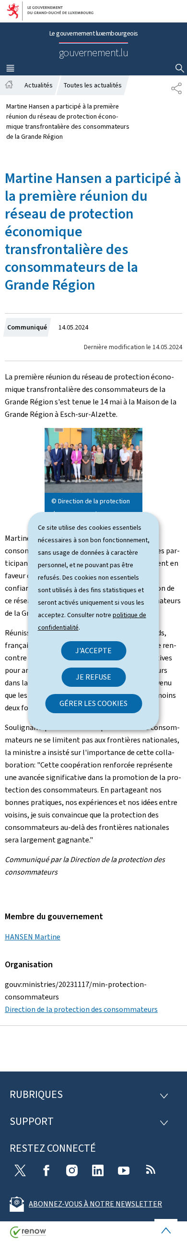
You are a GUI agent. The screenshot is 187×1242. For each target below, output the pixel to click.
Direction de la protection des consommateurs (81, 1009)
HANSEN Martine (32, 937)
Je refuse (93, 677)
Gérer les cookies (93, 703)
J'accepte (93, 650)
